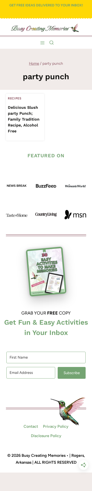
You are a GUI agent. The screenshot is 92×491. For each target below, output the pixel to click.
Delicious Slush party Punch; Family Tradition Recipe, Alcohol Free (23, 119)
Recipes (14, 98)
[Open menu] (42, 43)
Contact (31, 426)
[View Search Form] (51, 42)
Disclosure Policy (46, 435)
